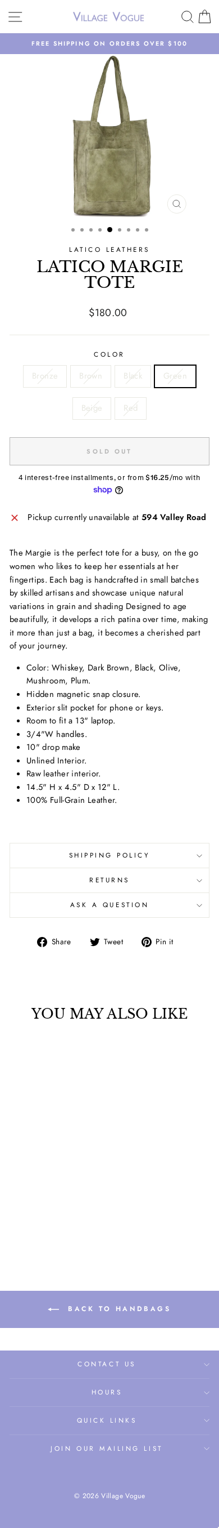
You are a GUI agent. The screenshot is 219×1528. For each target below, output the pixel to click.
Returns (109, 880)
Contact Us (106, 1364)
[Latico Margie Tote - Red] (47, 1223)
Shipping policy (109, 855)
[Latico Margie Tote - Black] (47, 1212)
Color (109, 354)
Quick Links (107, 1420)
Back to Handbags (117, 1309)
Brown (90, 376)
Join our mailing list (106, 1448)
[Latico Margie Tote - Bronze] (21, 1212)
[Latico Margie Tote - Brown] (34, 1212)
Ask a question (109, 904)
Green (175, 376)
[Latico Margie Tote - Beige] (73, 1212)
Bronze (45, 376)
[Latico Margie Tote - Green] (60, 1212)
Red (131, 408)
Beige (92, 408)
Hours (107, 1392)
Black (133, 376)
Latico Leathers (109, 249)
